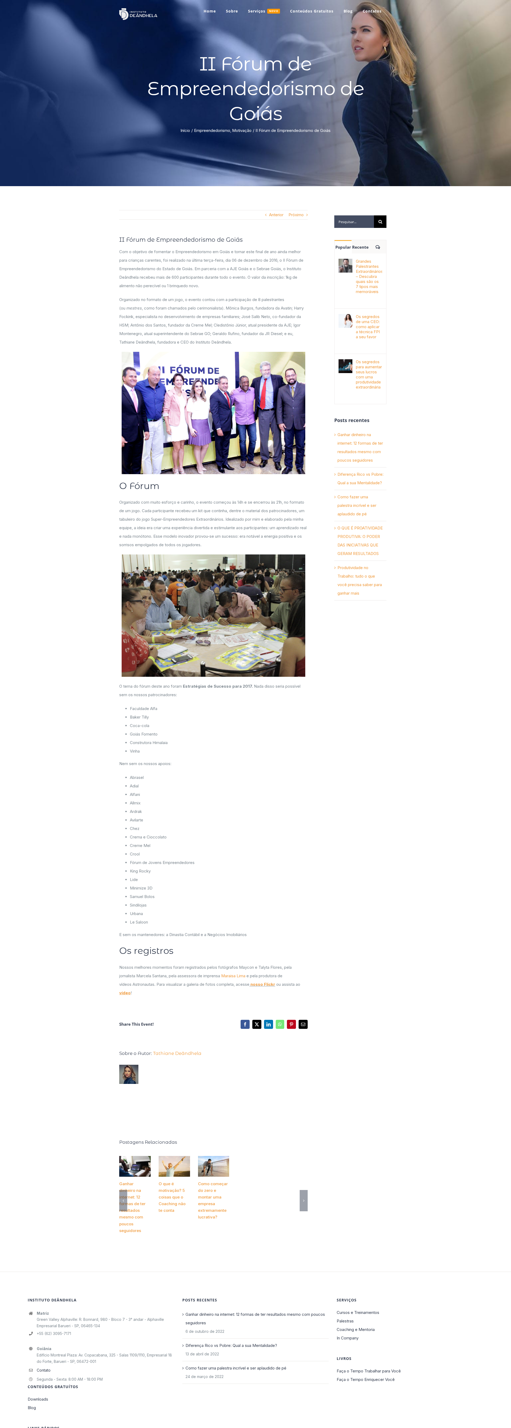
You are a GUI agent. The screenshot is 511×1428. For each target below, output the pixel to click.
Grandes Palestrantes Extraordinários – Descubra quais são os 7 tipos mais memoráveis (369, 276)
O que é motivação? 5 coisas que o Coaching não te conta (174, 1161)
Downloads (38, 1399)
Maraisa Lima (233, 975)
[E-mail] (303, 1024)
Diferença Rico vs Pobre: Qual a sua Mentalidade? (231, 1345)
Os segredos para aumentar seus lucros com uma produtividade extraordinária (369, 374)
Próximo (296, 214)
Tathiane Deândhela (177, 1053)
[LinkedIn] (268, 1024)
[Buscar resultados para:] (354, 221)
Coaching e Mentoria (356, 1329)
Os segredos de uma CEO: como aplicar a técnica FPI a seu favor (368, 326)
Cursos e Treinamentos (358, 1312)
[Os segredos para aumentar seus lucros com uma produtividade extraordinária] (345, 363)
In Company (347, 1338)
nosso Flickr (262, 984)
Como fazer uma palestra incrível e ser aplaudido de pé (356, 505)
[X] (256, 1024)
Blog (32, 1407)
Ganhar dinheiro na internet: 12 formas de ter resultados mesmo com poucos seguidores (134, 1162)
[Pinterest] (291, 1024)
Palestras (345, 1320)
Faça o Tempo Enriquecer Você (366, 1379)
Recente (360, 247)
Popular (343, 247)
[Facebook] (245, 1024)
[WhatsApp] (280, 1024)
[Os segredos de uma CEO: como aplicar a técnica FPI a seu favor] (345, 318)
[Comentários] (377, 246)
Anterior (276, 214)
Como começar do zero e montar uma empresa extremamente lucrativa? (215, 1161)
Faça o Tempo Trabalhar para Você (369, 1370)
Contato (44, 1370)
